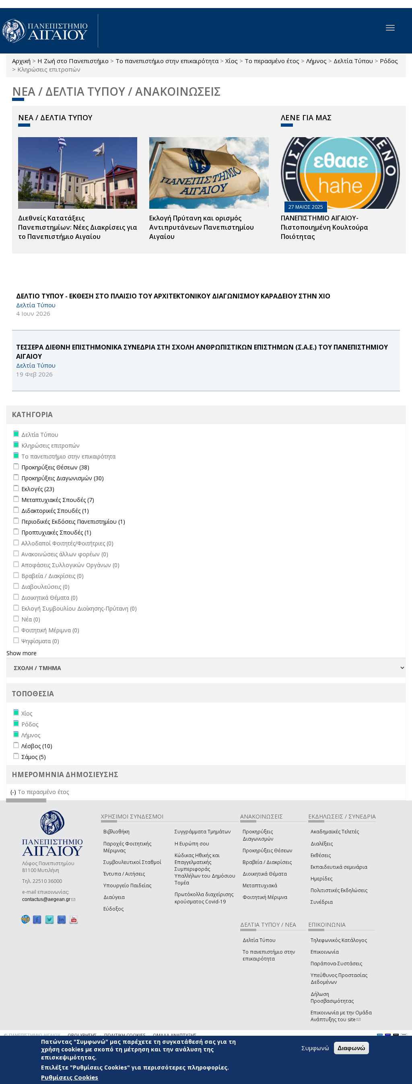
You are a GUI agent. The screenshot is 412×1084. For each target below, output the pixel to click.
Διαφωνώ (351, 1048)
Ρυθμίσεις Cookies (69, 1077)
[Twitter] (49, 919)
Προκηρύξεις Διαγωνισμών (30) (62, 478)
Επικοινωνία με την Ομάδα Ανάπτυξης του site (341, 1016)
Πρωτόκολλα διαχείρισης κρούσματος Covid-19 (204, 898)
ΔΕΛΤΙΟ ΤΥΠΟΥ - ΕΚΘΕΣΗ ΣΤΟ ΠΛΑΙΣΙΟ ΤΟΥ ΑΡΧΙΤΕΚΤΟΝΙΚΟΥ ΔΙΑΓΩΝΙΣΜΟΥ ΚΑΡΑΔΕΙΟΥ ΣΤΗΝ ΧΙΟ (173, 296)
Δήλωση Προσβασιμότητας (332, 997)
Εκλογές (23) (37, 489)
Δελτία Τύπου (353, 61)
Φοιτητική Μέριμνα (265, 897)
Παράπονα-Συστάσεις (336, 963)
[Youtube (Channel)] (73, 919)
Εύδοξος (113, 908)
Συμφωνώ (315, 1048)
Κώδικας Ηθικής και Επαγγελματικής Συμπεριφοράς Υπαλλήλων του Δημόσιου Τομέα (205, 869)
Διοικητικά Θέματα (265, 873)
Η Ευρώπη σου (192, 843)
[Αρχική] (49, 30)
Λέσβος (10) (36, 746)
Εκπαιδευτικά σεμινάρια (339, 867)
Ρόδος (389, 61)
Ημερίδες (321, 878)
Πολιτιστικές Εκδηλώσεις (339, 890)
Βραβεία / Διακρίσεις (267, 862)
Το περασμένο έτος (272, 61)
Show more (21, 653)
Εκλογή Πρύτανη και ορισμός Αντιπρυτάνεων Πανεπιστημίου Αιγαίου (201, 227)
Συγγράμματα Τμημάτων (203, 831)
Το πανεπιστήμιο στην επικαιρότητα (166, 61)
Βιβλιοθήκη (116, 831)
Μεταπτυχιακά (260, 885)
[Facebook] (37, 919)
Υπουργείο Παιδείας (127, 885)
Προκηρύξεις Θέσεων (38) (55, 467)
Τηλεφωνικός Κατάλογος (339, 940)
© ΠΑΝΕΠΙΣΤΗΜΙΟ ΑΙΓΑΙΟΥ (32, 1035)
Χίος (231, 61)
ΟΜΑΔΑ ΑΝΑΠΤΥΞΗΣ (174, 1035)
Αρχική (21, 61)
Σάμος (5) (33, 757)
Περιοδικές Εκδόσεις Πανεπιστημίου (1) (73, 521)
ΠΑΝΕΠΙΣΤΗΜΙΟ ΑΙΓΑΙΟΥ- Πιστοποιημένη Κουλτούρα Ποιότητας (324, 227)
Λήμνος (316, 61)
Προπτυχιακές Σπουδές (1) (56, 532)
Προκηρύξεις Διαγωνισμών (258, 835)
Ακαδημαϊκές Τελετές (335, 831)
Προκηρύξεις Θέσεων (267, 850)
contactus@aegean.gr (48, 899)
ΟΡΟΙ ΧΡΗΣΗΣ (82, 1035)
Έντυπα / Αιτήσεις (124, 873)
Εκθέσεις (321, 855)
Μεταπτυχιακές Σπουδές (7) (57, 500)
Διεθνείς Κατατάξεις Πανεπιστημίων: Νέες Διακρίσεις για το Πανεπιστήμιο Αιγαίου (77, 227)
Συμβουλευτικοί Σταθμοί (132, 862)
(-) (14, 792)
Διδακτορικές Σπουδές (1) (55, 510)
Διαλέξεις (322, 843)
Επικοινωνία (325, 951)
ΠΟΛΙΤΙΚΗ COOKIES (124, 1035)
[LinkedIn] (61, 919)
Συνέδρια (322, 902)
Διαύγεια (114, 897)
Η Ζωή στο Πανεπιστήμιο (73, 61)
